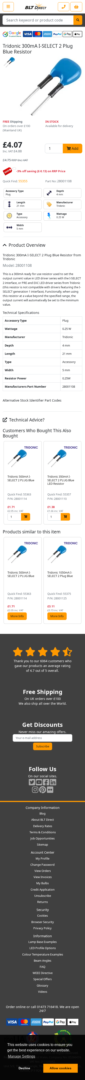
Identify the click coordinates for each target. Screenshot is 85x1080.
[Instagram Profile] (35, 789)
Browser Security (42, 922)
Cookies (42, 915)
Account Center (42, 852)
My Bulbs (42, 883)
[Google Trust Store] (12, 34)
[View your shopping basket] (76, 6)
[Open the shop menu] (8, 6)
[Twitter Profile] (32, 782)
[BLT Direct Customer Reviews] (42, 651)
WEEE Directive (43, 973)
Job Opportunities (42, 838)
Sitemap (42, 844)
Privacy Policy (42, 928)
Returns (42, 902)
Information (42, 936)
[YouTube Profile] (39, 782)
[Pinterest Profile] (42, 789)
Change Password (42, 865)
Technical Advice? (26, 420)
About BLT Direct (42, 820)
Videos (42, 992)
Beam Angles (42, 960)
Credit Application (43, 889)
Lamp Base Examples (42, 942)
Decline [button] (24, 1068)
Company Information (43, 807)
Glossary (42, 985)
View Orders (42, 871)
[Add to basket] (25, 517)
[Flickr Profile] (50, 789)
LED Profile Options (42, 948)
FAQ (42, 967)
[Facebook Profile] (46, 782)
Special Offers (42, 979)
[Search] (77, 20)
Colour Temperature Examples (42, 954)
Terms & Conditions (42, 832)
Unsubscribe (42, 896)
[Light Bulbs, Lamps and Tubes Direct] (36, 6)
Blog (42, 813)
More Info (17, 616)
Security (42, 910)
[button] (78, 482)
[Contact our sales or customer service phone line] (63, 6)
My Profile (42, 858)
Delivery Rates (42, 826)
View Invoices (43, 877)
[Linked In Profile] (53, 782)
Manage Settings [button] (21, 1056)
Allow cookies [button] (60, 1068)
